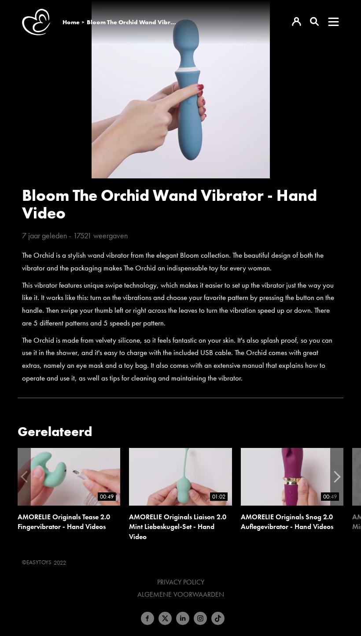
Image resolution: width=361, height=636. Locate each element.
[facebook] (147, 618)
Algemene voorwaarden (180, 594)
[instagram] (200, 618)
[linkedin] (182, 618)
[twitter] (165, 618)
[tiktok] (218, 618)
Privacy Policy (180, 582)
